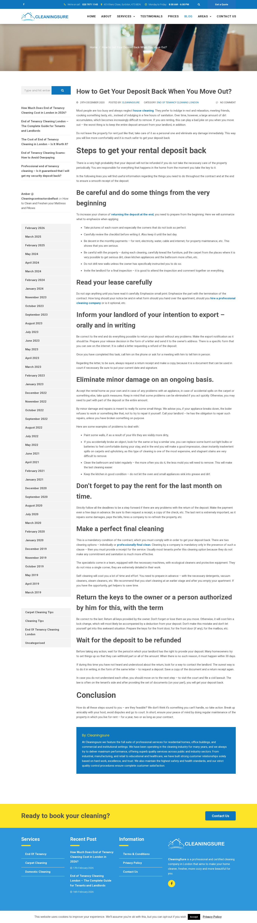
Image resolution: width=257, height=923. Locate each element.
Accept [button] (194, 916)
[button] (199, 4)
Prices (173, 16)
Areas (203, 16)
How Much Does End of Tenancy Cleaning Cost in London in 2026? (91, 856)
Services (124, 16)
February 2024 (35, 280)
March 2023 (33, 367)
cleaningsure (131, 102)
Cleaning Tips (34, 621)
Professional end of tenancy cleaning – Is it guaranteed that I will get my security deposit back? (45, 171)
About (106, 16)
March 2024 (33, 271)
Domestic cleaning (37, 871)
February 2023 (35, 375)
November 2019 (35, 557)
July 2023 (31, 332)
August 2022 (33, 427)
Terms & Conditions (136, 854)
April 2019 (32, 583)
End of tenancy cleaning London (178, 102)
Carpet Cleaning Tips (39, 612)
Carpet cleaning (36, 863)
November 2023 (35, 297)
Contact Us (220, 816)
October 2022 (34, 410)
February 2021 (35, 471)
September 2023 (36, 314)
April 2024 (32, 262)
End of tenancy (35, 854)
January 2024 (34, 288)
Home (91, 16)
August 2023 (33, 323)
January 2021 (34, 479)
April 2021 (32, 462)
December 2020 (36, 488)
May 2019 (31, 575)
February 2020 (35, 531)
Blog (188, 16)
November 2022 (35, 401)
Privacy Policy (132, 863)
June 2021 (32, 453)
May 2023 (31, 349)
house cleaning (143, 110)
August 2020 (33, 505)
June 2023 (32, 340)
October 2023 (34, 306)
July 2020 (31, 514)
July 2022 (31, 436)
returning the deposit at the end (132, 214)
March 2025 (33, 236)
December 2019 (36, 549)
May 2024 (31, 254)
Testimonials (151, 16)
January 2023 (34, 384)
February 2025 (35, 245)
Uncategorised (35, 643)
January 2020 (34, 540)
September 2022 (36, 419)
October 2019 (34, 566)
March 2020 (33, 523)
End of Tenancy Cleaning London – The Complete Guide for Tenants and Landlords (44, 126)
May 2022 (31, 445)
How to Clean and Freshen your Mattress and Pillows (44, 203)
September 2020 (36, 497)
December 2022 (36, 393)
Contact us (226, 16)
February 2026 (35, 228)
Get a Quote (221, 4)
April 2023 (32, 358)
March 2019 (33, 592)
